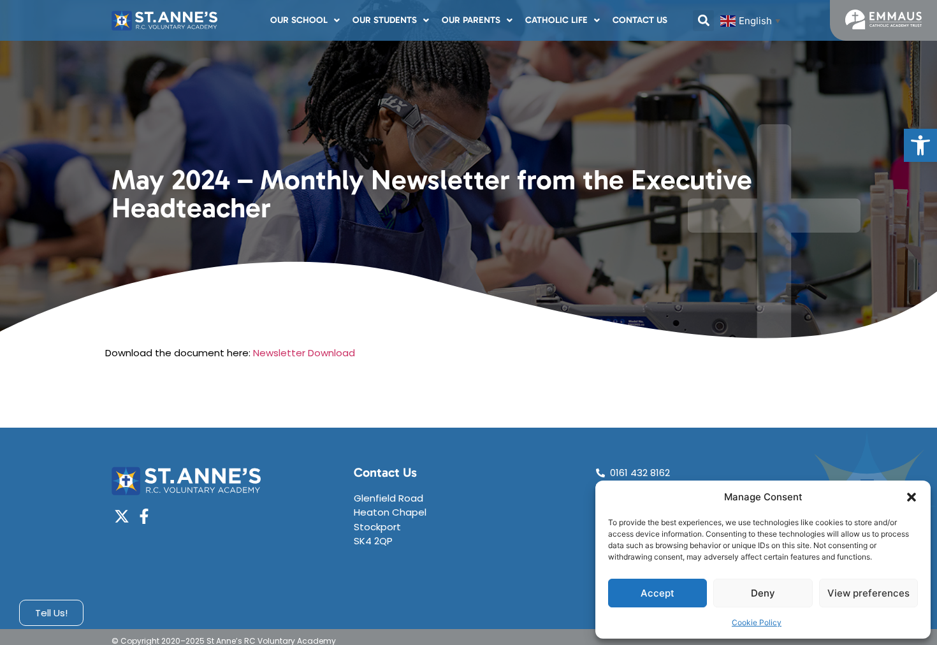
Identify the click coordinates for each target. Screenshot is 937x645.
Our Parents (471, 20)
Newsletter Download (304, 352)
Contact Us (640, 20)
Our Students (384, 20)
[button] (920, 145)
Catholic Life (556, 20)
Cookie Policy (756, 622)
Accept (657, 593)
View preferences (868, 593)
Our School (299, 20)
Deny (763, 593)
